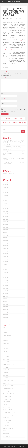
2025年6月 (5, 216)
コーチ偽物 (5, 377)
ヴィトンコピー (6, 354)
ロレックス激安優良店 (8, 428)
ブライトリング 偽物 (7, 409)
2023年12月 (5, 264)
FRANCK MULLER (7, 330)
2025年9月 (5, 208)
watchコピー (6, 351)
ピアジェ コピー (6, 404)
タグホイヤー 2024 (7, 396)
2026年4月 (5, 190)
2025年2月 (5, 227)
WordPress (22, 446)
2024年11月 (5, 235)
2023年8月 (5, 275)
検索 (4, 129)
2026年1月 (5, 198)
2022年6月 (5, 312)
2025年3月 (5, 224)
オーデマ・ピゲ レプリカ (8, 364)
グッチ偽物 (5, 372)
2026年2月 (5, 195)
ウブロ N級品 (6, 356)
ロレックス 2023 (6, 425)
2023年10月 (5, 269)
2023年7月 (5, 277)
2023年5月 (5, 283)
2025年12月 (5, 200)
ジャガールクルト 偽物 (8, 385)
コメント (3, 77)
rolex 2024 (19, 18)
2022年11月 (5, 298)
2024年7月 (5, 245)
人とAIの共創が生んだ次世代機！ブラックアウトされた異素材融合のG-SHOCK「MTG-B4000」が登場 (13, 153)
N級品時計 (5, 340)
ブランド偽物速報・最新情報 (11, 2)
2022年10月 (5, 301)
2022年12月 (5, 296)
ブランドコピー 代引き (8, 415)
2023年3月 (5, 288)
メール (3, 98)
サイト (2, 103)
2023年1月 (5, 293)
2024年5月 (5, 251)
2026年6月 (5, 184)
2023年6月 (5, 280)
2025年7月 (5, 214)
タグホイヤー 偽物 (7, 399)
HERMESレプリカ (7, 335)
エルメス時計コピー (7, 361)
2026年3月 (5, 192)
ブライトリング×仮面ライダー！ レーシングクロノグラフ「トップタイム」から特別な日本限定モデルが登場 (14, 158)
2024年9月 (5, 240)
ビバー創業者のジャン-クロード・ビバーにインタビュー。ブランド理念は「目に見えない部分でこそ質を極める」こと (13, 148)
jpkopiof (13, 18)
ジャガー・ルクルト (7, 383)
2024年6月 (5, 248)
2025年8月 (5, 211)
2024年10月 (5, 237)
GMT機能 (5, 332)
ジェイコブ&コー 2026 (8, 380)
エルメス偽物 (6, 359)
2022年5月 (5, 314)
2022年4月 (5, 317)
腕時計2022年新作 (7, 436)
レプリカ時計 (6, 423)
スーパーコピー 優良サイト (9, 393)
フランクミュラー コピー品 (9, 412)
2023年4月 (5, 285)
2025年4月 (5, 221)
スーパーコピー (6, 391)
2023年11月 (5, 267)
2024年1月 (5, 261)
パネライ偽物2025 (7, 401)
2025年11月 (5, 203)
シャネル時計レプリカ (8, 388)
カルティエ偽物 (6, 369)
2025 (4, 327)
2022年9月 (5, 304)
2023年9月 (5, 272)
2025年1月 (5, 229)
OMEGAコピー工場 (7, 346)
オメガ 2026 (5, 367)
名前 (2, 93)
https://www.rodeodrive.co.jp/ (9, 49)
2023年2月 (5, 290)
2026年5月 (5, 187)
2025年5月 (5, 219)
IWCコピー (5, 338)
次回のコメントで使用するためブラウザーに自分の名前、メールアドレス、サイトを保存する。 (14, 110)
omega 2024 (6, 343)
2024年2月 (5, 259)
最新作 (4, 431)
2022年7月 (5, 309)
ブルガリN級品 (6, 417)
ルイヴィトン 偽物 (7, 420)
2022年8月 (5, 306)
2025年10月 (5, 206)
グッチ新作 (5, 375)
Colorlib (13, 446)
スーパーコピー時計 (17, 41)
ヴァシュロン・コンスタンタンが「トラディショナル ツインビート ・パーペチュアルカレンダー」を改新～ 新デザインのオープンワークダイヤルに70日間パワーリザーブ (14, 142)
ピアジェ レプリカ (7, 407)
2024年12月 (5, 232)
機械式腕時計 (6, 433)
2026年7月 (5, 182)
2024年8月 (5, 243)
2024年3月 (5, 256)
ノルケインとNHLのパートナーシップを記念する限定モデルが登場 (13, 162)
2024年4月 (5, 253)
